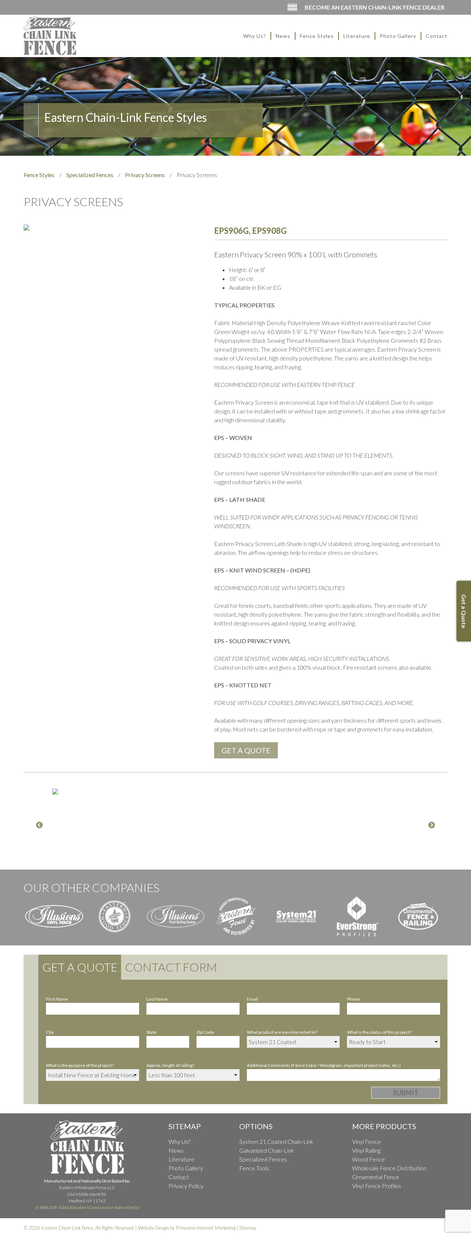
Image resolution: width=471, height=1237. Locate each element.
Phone (353, 999)
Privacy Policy (186, 1185)
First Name (57, 999)
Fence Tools (254, 1167)
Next (431, 825)
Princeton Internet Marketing (206, 1227)
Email (252, 999)
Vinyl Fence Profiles (376, 1185)
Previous (39, 825)
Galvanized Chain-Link (266, 1150)
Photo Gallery (398, 36)
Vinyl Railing (366, 1150)
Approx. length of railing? (170, 1065)
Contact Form (171, 967)
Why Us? (254, 36)
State (151, 1032)
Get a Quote (79, 967)
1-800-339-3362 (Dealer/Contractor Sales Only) (87, 1207)
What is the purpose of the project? (80, 1065)
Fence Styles (317, 36)
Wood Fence (368, 1159)
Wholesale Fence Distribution (389, 1167)
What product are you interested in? (282, 1032)
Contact (436, 36)
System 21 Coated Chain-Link (276, 1141)
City (50, 1032)
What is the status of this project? (379, 1032)
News (283, 36)
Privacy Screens (145, 174)
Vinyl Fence (366, 1141)
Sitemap (247, 1227)
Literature (356, 36)
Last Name (156, 999)
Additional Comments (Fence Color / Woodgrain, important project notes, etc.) (324, 1065)
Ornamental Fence (375, 1176)
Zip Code (205, 1032)
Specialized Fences (89, 174)
